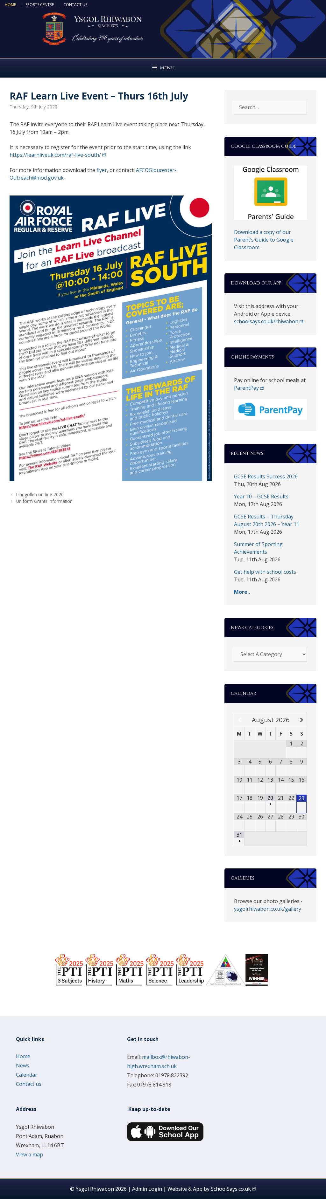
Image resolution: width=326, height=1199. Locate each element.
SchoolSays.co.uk (231, 1188)
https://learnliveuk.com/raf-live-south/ (55, 154)
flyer (101, 170)
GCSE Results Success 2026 (266, 476)
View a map (29, 1154)
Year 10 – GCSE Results (261, 496)
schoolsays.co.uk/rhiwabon (266, 321)
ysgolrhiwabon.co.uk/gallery (267, 908)
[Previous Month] (239, 720)
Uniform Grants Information (44, 501)
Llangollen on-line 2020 (40, 494)
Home (10, 4)
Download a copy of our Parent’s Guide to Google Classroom (264, 240)
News (22, 1065)
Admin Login (147, 1188)
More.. (242, 591)
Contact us (75, 4)
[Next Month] (301, 720)
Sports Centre (39, 4)
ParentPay (246, 387)
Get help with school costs (265, 571)
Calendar (26, 1074)
